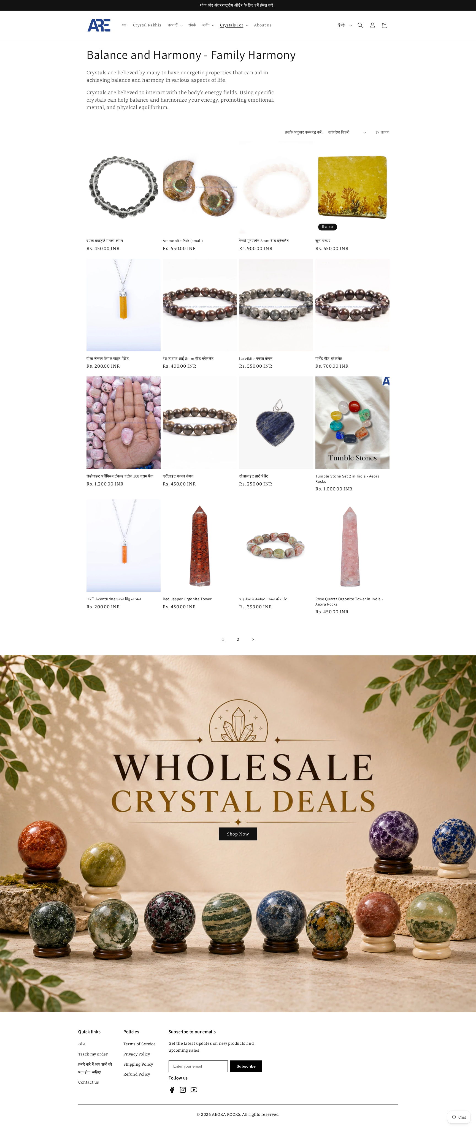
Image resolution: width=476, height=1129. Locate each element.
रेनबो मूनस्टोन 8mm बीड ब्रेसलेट (264, 240)
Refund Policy (136, 1074)
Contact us (88, 1082)
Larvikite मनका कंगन (255, 358)
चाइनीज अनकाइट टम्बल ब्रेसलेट (263, 598)
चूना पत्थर (323, 240)
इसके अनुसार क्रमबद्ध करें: (304, 132)
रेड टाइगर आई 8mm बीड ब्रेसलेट (188, 358)
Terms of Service (139, 1044)
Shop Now (238, 833)
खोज (81, 1044)
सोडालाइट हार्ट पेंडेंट (254, 476)
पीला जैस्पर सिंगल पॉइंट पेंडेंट (107, 358)
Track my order (93, 1054)
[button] (174, 25)
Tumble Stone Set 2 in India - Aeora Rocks (347, 479)
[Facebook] (172, 1090)
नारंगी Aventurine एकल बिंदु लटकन (113, 598)
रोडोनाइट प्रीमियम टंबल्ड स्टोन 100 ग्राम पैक (119, 476)
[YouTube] (194, 1090)
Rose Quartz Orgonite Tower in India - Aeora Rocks (349, 601)
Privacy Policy (136, 1054)
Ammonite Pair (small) (183, 240)
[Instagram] (183, 1090)
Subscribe (246, 1066)
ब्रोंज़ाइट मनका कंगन (178, 476)
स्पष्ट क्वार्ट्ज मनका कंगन (104, 240)
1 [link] (223, 639)
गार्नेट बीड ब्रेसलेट (328, 358)
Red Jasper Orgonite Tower (187, 598)
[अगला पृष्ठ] (253, 639)
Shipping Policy (138, 1064)
